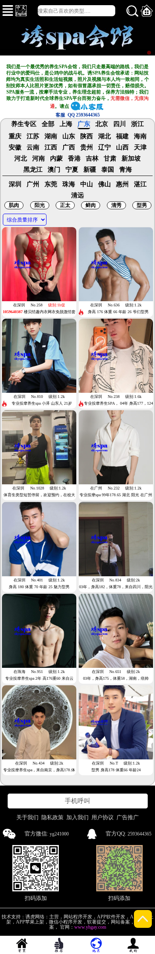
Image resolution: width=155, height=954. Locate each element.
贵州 (86, 147)
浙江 (137, 124)
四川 (119, 124)
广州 (33, 184)
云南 (33, 147)
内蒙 (56, 158)
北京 (101, 124)
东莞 (51, 184)
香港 (74, 158)
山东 (68, 136)
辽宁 (104, 147)
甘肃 (110, 158)
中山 (86, 184)
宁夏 (72, 169)
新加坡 (131, 158)
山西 (122, 147)
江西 (51, 147)
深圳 (15, 184)
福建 (122, 136)
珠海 (68, 184)
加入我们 (77, 817)
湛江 (140, 184)
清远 (77, 195)
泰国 (107, 169)
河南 (38, 158)
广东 (84, 124)
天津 (140, 147)
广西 (68, 147)
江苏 (33, 136)
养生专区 (24, 124)
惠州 (122, 184)
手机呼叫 (77, 800)
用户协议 (102, 817)
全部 (48, 124)
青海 (125, 169)
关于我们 (27, 817)
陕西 (86, 136)
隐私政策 (52, 817)
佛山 (104, 184)
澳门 (54, 169)
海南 (140, 136)
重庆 (15, 136)
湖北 (104, 136)
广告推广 (127, 817)
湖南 (51, 136)
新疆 (89, 169)
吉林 (92, 158)
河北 (20, 158)
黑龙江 (33, 169)
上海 (66, 124)
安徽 (15, 147)
